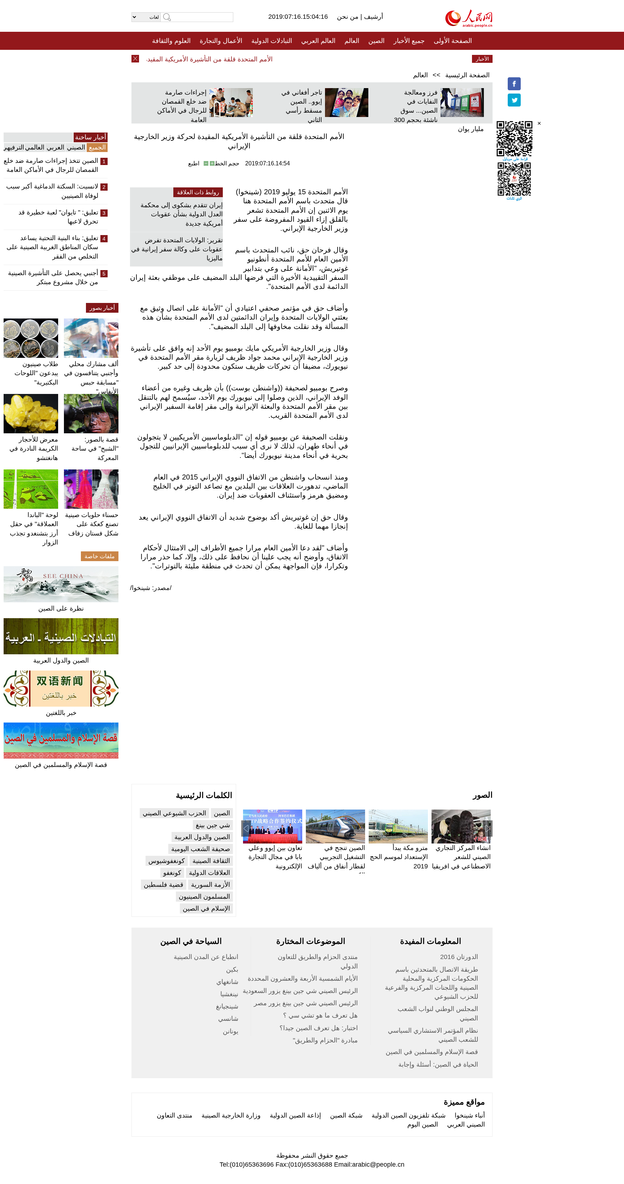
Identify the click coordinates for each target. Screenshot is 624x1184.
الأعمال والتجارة (221, 40)
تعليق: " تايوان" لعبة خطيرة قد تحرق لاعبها (58, 217)
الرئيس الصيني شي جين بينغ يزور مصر (306, 1003)
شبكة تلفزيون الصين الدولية (409, 1115)
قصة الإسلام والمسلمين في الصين (61, 764)
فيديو (280, 58)
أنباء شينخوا (470, 1115)
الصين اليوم (422, 1124)
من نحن (348, 16)
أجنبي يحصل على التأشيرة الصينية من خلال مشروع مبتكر (53, 277)
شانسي (228, 1018)
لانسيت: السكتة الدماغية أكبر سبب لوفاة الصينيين (52, 191)
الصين (376, 40)
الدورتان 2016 (459, 956)
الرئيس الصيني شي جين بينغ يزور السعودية (300, 990)
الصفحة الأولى (453, 40)
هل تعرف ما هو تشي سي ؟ (320, 1015)
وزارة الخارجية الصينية (231, 1115)
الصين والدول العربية (61, 660)
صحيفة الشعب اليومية (200, 849)
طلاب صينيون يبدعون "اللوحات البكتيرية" (36, 373)
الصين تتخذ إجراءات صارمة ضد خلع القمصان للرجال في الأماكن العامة (51, 165)
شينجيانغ (227, 1006)
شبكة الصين (346, 1115)
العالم (351, 40)
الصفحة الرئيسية (467, 75)
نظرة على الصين (61, 608)
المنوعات (338, 58)
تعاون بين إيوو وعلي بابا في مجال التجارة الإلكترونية (275, 856)
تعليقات (306, 58)
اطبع (193, 163)
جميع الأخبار (409, 40)
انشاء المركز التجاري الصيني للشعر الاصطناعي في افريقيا (461, 856)
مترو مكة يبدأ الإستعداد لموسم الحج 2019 (399, 856)
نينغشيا (229, 994)
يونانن (230, 1031)
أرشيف (372, 16)
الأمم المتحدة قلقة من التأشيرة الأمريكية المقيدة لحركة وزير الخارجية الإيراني (182, 59)
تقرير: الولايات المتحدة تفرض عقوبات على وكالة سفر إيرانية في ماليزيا (177, 249)
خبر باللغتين (61, 712)
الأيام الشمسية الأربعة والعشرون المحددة (303, 978)
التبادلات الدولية (271, 40)
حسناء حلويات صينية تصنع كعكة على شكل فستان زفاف (91, 524)
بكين (232, 969)
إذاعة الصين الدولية (295, 1115)
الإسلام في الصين (206, 908)
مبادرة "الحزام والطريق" (325, 1040)
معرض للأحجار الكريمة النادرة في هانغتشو (33, 448)
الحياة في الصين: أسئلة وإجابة (438, 1064)
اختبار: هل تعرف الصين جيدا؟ (319, 1028)
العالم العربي (318, 40)
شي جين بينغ (213, 825)
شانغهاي (227, 981)
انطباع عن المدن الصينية (206, 956)
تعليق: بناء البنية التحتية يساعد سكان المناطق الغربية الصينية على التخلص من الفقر (52, 247)
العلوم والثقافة (171, 40)
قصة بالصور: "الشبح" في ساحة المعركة (95, 448)
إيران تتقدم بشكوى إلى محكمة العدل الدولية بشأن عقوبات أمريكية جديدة (181, 214)
